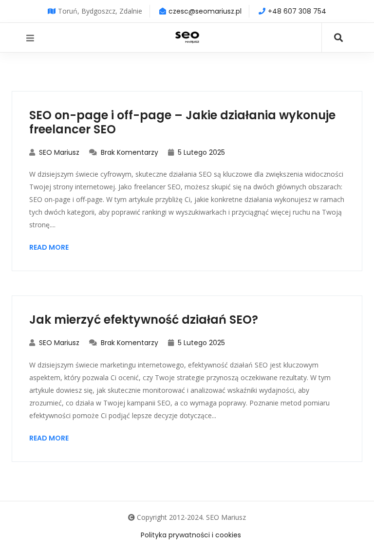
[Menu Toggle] (30, 38)
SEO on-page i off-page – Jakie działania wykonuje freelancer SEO (182, 122)
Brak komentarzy (128, 152)
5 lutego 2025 (200, 152)
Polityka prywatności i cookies (191, 535)
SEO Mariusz (58, 152)
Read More (49, 247)
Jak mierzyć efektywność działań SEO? (143, 320)
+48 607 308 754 (297, 11)
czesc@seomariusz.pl (205, 11)
